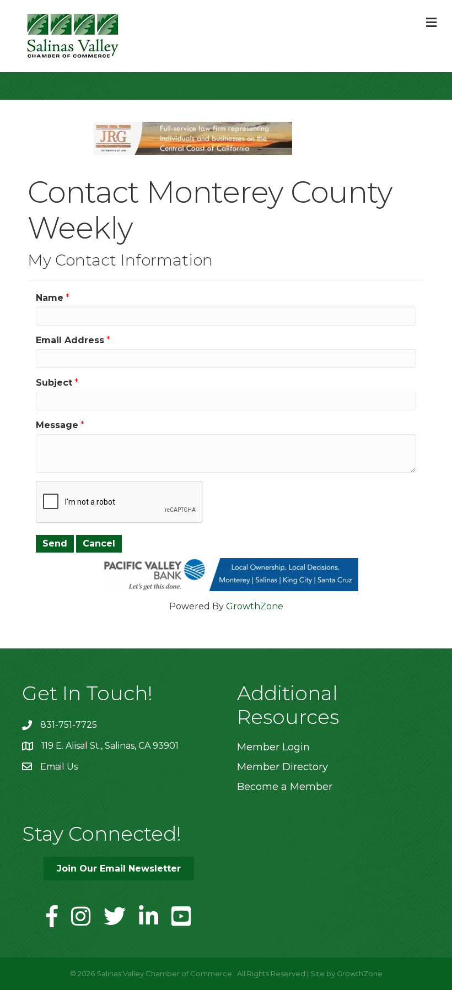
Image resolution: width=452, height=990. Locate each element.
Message (57, 425)
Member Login (273, 747)
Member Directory (282, 767)
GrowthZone (254, 606)
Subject (54, 382)
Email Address (70, 340)
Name (49, 298)
